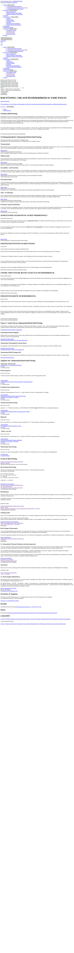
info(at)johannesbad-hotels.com (23, 606)
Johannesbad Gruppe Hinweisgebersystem (56, 623)
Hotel (2, 87)
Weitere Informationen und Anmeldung (9, 521)
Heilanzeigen (6, 26)
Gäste (2, 91)
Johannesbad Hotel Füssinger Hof (49, 613)
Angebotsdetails (4, 380)
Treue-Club (6, 28)
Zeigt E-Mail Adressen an (6, 37)
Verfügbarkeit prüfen (17, 1)
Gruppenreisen (67, 619)
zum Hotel (3, 339)
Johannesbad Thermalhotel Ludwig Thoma (32, 613)
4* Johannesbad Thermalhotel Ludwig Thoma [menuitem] (16, 7)
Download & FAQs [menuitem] (10, 34)
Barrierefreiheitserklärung (32, 623)
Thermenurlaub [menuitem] (9, 19)
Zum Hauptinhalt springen (7, 1)
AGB (39, 623)
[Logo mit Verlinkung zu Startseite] (9, 2)
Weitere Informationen (6, 537)
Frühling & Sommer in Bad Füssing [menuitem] (14, 14)
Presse (24, 623)
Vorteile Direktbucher (11, 619)
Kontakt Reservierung (21, 619)
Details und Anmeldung (6, 558)
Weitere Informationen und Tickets (8, 588)
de (1, 42)
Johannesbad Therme (8, 27)
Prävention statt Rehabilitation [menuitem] (13, 23)
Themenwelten (6, 17)
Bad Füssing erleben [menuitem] (11, 11)
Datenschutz (20, 623)
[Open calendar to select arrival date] (5, 89)
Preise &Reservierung (4, 94)
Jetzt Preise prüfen (10, 339)
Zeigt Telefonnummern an (6, 39)
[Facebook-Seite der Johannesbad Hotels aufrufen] (5, 591)
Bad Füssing (6, 10)
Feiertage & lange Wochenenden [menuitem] (13, 24)
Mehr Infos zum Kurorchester (7, 484)
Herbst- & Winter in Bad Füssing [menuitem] (13, 13)
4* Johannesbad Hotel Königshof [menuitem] (14, 6)
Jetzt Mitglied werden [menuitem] (11, 30)
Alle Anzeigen (4, 363)
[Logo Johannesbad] (5, 589)
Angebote (5, 15)
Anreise (2, 89)
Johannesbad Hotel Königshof (15, 613)
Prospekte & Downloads (57, 619)
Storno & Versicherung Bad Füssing (9, 623)
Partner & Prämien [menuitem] (10, 32)
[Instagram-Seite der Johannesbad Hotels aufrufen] (13, 591)
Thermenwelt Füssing (35, 619)
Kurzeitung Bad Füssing (46, 619)
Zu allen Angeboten (5, 455)
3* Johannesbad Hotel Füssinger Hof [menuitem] (14, 9)
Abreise (2, 90)
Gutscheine (3, 40)
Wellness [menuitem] (8, 18)
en (2, 42)
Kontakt (5, 35)
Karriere (28, 619)
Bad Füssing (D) (11, 363)
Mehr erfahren (4, 150)
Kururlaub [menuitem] (8, 22)
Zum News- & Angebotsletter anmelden (10, 600)
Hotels (4, 5)
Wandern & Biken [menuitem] (10, 21)
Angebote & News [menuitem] (10, 31)
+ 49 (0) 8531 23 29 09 (36, 606)
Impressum (43, 623)
